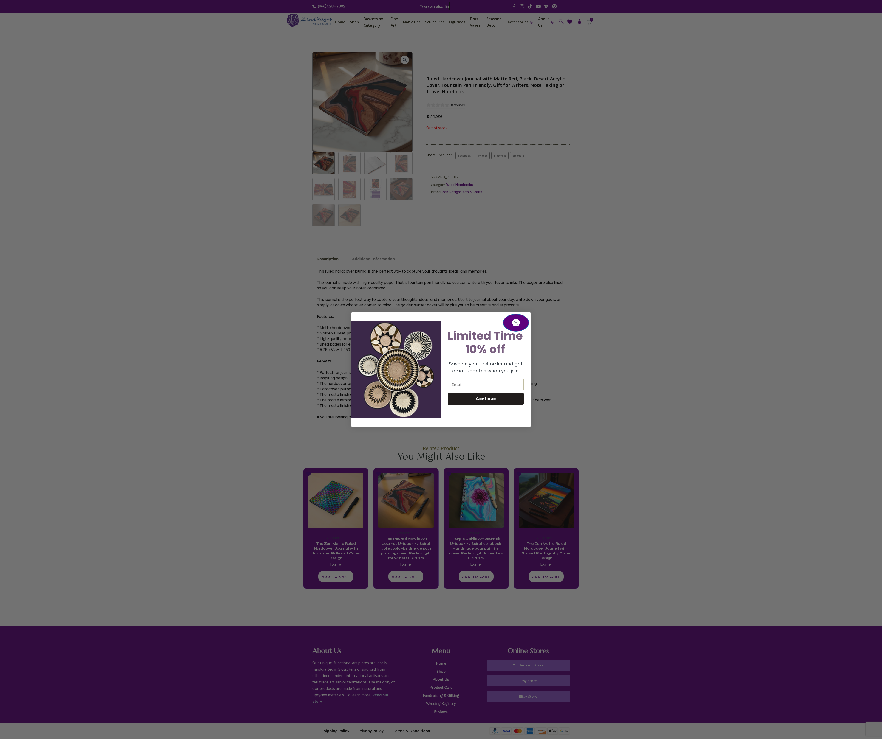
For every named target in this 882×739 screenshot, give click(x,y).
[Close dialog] (516, 322)
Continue (486, 399)
